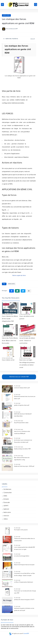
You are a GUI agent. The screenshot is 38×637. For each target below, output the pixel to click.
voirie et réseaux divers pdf (22, 388)
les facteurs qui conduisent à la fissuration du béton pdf (23, 441)
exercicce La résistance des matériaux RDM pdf (22, 432)
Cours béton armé (8, 360)
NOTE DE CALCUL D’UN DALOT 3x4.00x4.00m (23, 415)
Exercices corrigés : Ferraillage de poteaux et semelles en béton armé (27, 363)
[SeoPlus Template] (10, 633)
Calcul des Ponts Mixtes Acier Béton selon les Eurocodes (10, 341)
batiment (6, 509)
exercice (6, 515)
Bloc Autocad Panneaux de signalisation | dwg (21, 459)
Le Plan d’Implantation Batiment (23, 582)
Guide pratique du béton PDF (22, 449)
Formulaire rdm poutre (21, 530)
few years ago (19, 420)
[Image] (7, 388)
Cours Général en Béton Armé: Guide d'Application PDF (10, 319)
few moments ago (8, 314)
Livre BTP (26, 633)
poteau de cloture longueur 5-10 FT (24, 599)
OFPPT (6, 506)
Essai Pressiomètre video (21, 423)
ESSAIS (6, 499)
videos (6, 519)
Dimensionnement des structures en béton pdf (24, 397)
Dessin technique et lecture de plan (24, 565)
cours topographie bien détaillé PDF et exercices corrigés (24, 548)
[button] (11, 291)
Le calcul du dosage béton (21, 556)
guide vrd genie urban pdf (21, 405)
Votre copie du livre (19, 275)
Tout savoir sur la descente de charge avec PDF (25, 592)
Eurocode (7, 502)
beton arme (6, 15)
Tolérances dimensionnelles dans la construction (24, 540)
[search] (35, 4)
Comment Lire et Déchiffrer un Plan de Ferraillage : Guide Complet (24, 574)
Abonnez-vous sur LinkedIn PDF (19, 377)
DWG (5, 496)
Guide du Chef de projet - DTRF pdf (24, 466)
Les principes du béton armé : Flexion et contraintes (27, 341)
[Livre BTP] (19, 4)
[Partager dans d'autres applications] (28, 291)
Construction (8, 492)
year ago (18, 386)
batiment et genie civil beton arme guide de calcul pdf (24, 609)
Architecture (7, 489)
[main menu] (2, 4)
